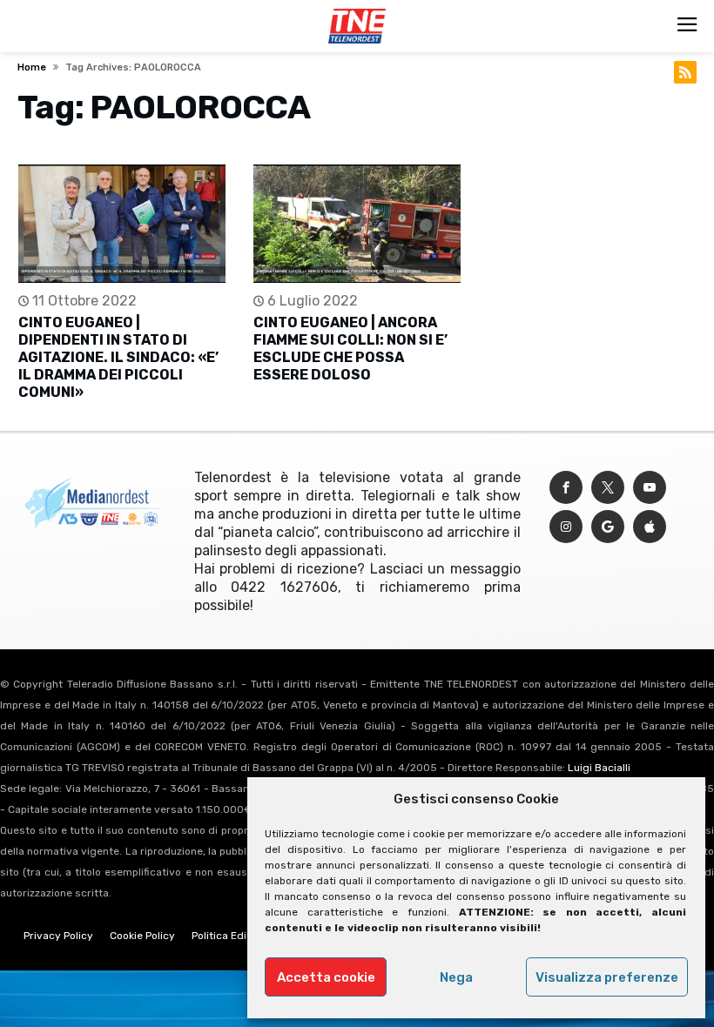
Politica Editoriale (235, 936)
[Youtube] (649, 488)
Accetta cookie (326, 977)
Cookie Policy (142, 936)
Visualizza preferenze (607, 977)
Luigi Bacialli (599, 768)
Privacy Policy (58, 936)
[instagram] (566, 527)
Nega (456, 977)
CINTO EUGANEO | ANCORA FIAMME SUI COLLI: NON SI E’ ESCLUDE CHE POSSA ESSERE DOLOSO (350, 348)
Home (31, 67)
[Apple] (649, 527)
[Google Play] (607, 527)
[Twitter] (607, 488)
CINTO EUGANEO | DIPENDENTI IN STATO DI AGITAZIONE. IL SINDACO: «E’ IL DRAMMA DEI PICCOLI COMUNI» (118, 357)
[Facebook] (566, 488)
